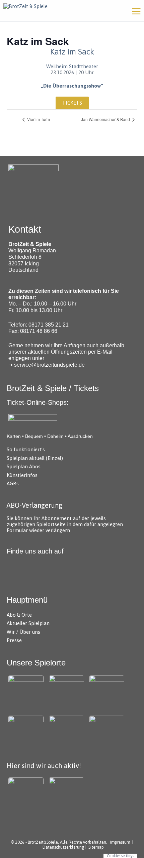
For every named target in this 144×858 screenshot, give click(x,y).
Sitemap (96, 847)
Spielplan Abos (24, 466)
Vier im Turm (38, 119)
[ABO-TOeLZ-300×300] (66, 733)
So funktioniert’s (26, 449)
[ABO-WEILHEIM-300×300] (26, 733)
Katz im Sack (72, 51)
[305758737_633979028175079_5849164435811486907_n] (66, 795)
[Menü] (136, 10)
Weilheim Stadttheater (72, 66)
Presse (14, 640)
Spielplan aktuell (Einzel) (35, 458)
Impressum (120, 842)
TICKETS (72, 103)
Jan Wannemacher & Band (106, 119)
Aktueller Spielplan (28, 623)
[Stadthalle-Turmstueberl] (107, 733)
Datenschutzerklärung (63, 847)
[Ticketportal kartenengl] (32, 419)
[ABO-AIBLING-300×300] (107, 692)
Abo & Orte (19, 615)
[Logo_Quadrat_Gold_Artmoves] (26, 795)
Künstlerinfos (22, 475)
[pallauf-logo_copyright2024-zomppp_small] (66, 692)
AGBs (13, 483)
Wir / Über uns (23, 632)
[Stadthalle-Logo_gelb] (26, 692)
